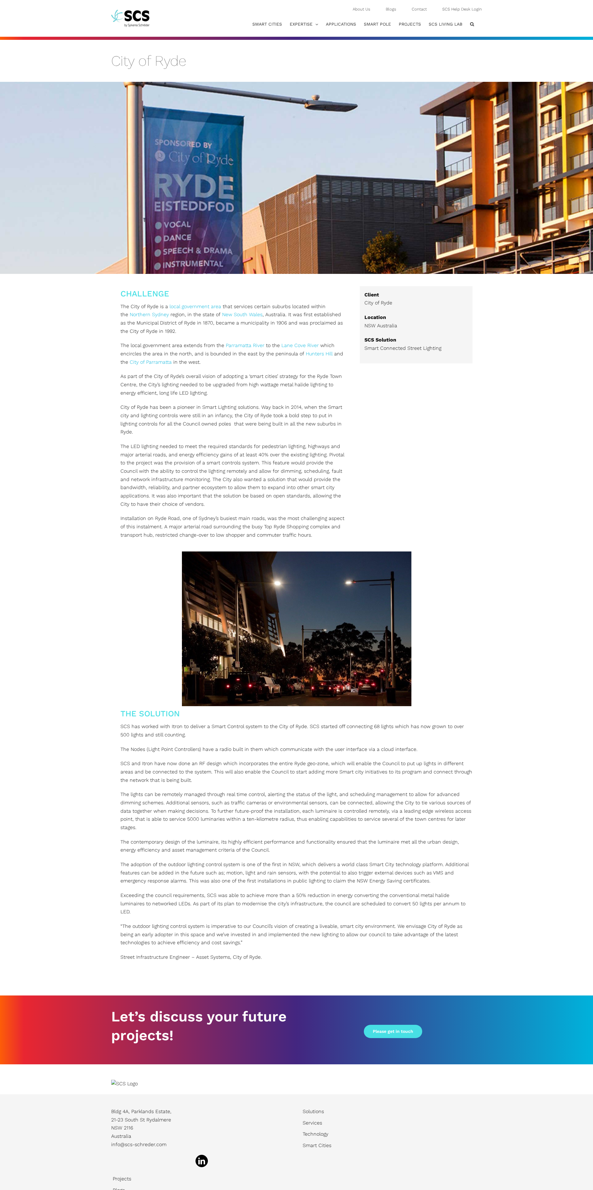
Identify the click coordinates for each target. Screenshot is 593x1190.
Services (312, 1123)
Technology (315, 1134)
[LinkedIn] (202, 1161)
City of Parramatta (151, 362)
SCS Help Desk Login (462, 9)
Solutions (313, 1111)
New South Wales (242, 314)
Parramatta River (245, 345)
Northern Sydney (149, 314)
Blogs (391, 9)
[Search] (472, 24)
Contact (419, 9)
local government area (195, 306)
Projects (122, 1179)
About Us (361, 9)
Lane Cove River (300, 345)
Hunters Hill (319, 354)
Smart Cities (317, 1145)
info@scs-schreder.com (138, 1144)
